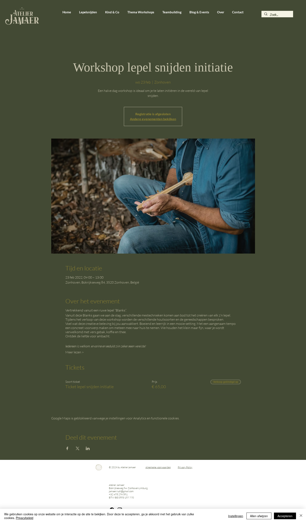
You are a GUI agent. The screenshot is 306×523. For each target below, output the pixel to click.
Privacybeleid (24, 518)
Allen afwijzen (259, 516)
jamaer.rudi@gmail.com (121, 491)
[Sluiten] (301, 516)
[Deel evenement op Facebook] (67, 448)
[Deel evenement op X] (78, 448)
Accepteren (284, 516)
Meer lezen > (74, 352)
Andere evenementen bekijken (153, 119)
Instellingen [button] (235, 516)
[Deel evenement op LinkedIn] (88, 448)
